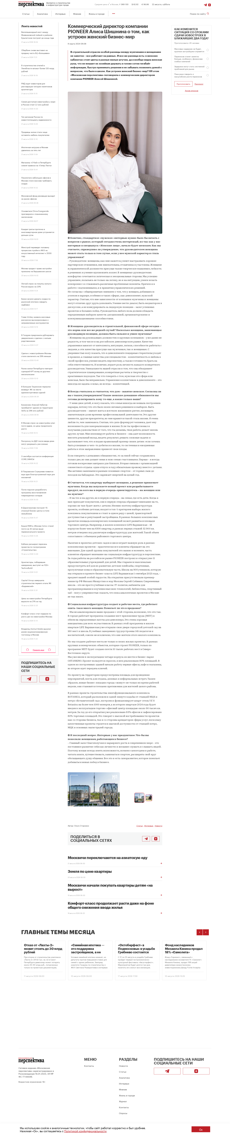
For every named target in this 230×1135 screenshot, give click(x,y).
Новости (158, 825)
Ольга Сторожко (81, 825)
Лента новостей (31, 26)
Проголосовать (183, 83)
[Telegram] (205, 4)
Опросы (123, 1113)
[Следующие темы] (206, 932)
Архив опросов (191, 90)
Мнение (77, 13)
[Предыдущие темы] (200, 932)
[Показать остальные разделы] (113, 13)
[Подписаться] (209, 4)
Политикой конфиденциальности (85, 1131)
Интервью (60, 13)
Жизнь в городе (96, 13)
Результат (199, 84)
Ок (201, 1129)
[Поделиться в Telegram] (146, 838)
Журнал (123, 1101)
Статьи (25, 13)
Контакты (89, 1065)
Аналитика (42, 13)
